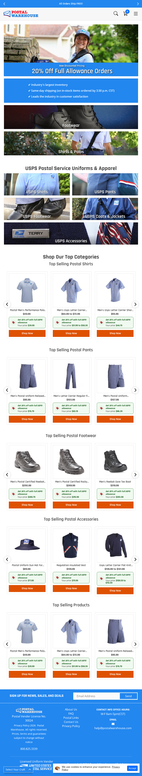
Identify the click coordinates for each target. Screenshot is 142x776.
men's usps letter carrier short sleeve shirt (115, 310)
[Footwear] (71, 117)
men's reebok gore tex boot (115, 482)
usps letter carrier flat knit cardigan (115, 565)
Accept (132, 768)
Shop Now (27, 333)
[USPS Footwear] (37, 208)
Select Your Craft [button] (15, 769)
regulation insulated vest (71, 565)
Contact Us (71, 722)
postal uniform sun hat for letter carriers (27, 565)
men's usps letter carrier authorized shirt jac (71, 310)
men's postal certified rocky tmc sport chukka (71, 482)
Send (128, 696)
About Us (71, 709)
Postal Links (71, 718)
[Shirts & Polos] (71, 143)
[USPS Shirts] (37, 184)
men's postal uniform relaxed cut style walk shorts (27, 396)
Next (137, 4)
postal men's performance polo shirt (27, 310)
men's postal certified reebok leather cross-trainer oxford (27, 482)
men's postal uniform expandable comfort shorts (115, 396)
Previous (4, 4)
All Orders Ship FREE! (71, 4)
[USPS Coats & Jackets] (105, 208)
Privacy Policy (71, 726)
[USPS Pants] (105, 184)
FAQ (71, 713)
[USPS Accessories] (71, 233)
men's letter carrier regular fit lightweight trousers (71, 396)
